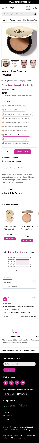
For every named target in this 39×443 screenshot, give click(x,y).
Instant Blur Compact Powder (11, 309)
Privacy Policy (25, 430)
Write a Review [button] (20, 271)
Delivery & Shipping (10, 427)
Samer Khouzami (14, 85)
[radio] (14, 105)
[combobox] (19, 14)
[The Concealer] (10, 216)
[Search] (35, 14)
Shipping (13, 95)
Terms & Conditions (10, 430)
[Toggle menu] (3, 8)
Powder (13, 20)
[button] (32, 316)
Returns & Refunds (26, 427)
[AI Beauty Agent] (27, 7)
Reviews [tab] (6, 277)
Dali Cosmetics (27, 226)
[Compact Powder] (27, 216)
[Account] (32, 8)
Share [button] (7, 316)
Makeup (4, 20)
